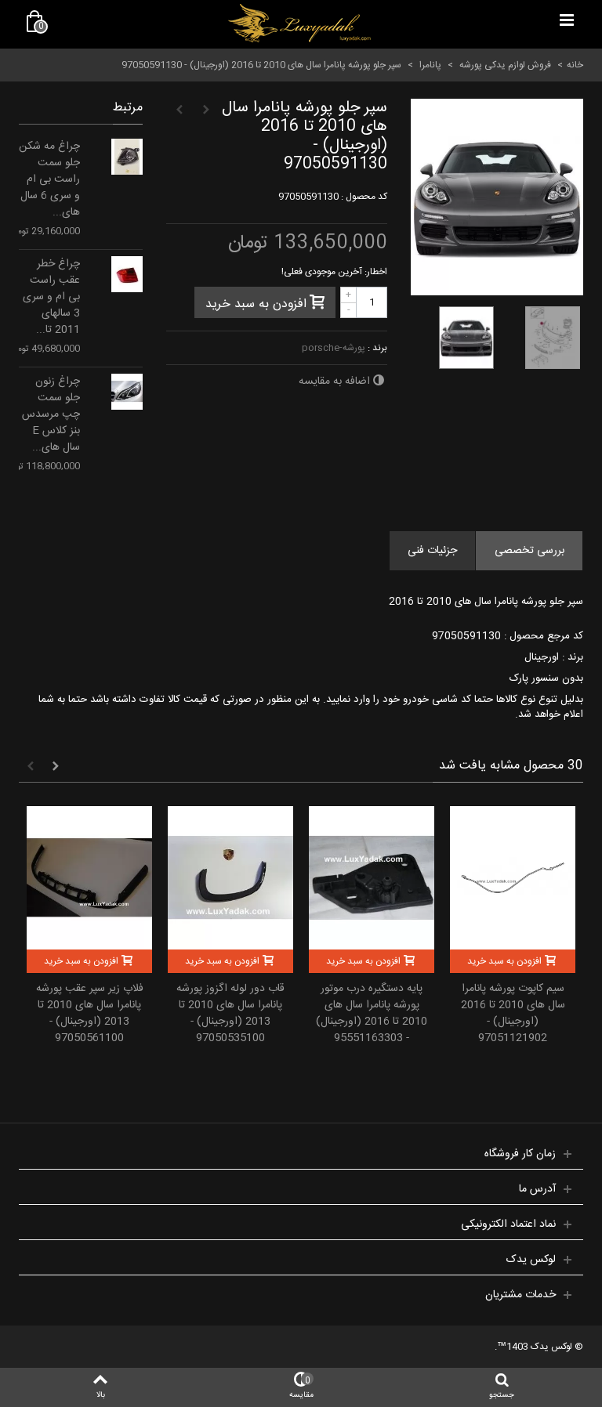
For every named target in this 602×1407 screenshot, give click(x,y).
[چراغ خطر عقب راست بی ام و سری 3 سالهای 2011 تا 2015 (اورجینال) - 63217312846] (127, 274)
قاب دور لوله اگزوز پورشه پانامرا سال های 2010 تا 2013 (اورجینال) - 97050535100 (230, 1014)
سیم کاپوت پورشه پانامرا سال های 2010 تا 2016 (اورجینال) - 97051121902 (513, 1014)
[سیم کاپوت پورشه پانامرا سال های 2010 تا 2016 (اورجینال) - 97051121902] (512, 877)
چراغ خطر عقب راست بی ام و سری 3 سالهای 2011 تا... (51, 297)
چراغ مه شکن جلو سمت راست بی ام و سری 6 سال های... (49, 180)
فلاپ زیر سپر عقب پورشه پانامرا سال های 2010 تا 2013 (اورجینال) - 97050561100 (89, 1014)
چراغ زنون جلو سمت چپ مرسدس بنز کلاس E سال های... (51, 415)
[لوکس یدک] (299, 23)
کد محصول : (364, 197)
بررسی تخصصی (529, 550)
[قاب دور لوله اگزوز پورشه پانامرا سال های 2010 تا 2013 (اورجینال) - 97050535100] (230, 877)
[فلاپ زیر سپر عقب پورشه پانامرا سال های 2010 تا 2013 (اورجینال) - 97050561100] (89, 877)
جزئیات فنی (432, 550)
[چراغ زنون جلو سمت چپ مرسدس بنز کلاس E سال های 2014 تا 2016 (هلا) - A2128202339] (127, 392)
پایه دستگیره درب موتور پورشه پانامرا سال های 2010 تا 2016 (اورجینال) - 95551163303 (371, 1014)
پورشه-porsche (333, 348)
